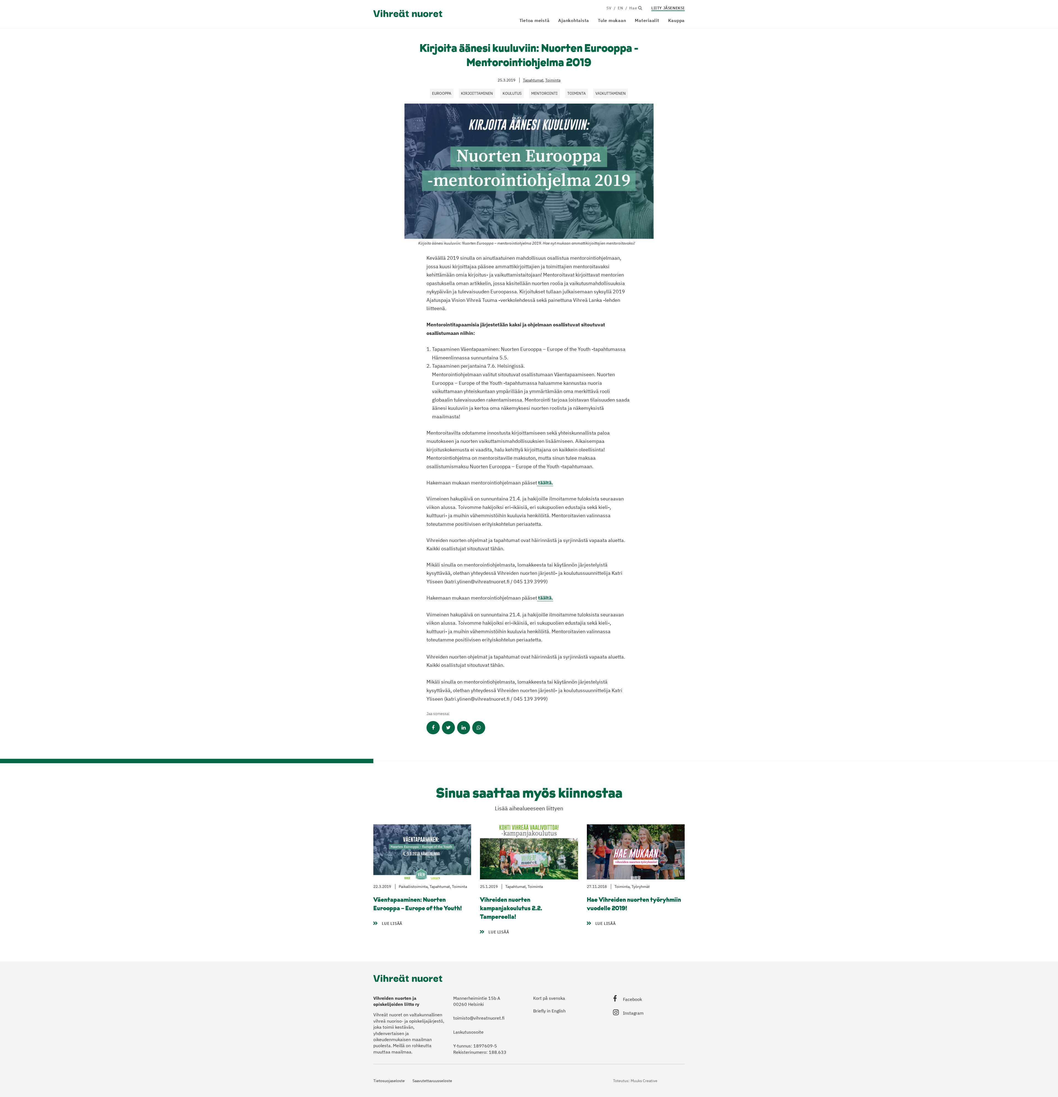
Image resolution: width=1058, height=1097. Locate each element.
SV (608, 8)
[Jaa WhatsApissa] (478, 727)
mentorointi (544, 93)
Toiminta (552, 80)
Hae (633, 8)
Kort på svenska (549, 998)
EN (620, 8)
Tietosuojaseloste (389, 1080)
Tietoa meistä (534, 20)
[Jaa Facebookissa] (433, 727)
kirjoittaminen (477, 93)
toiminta (576, 93)
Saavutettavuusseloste (432, 1080)
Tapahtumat (533, 80)
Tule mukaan (612, 20)
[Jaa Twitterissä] (448, 727)
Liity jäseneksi (668, 8)
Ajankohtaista (573, 20)
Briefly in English (549, 1011)
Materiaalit (647, 20)
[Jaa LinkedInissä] (463, 727)
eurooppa (441, 93)
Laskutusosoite (468, 1032)
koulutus (512, 93)
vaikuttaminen (610, 93)
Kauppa (676, 20)
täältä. (545, 483)
